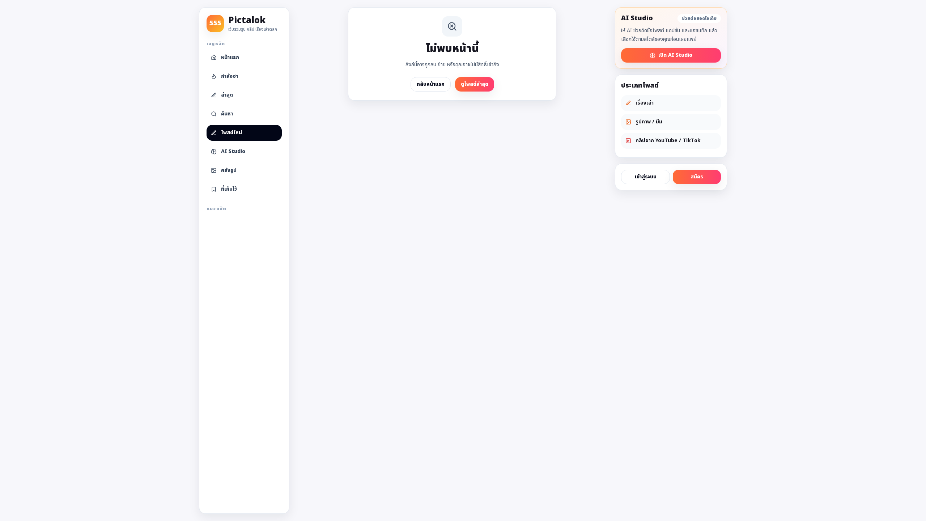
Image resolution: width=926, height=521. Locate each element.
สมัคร (697, 177)
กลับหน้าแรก (431, 84)
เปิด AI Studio (675, 55)
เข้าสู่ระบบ (646, 177)
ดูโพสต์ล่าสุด (474, 84)
